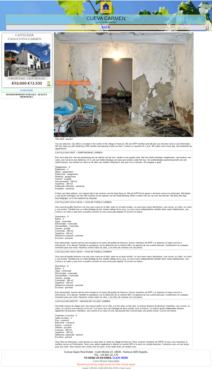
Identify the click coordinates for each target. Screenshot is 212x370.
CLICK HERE (120, 358)
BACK (106, 27)
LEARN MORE (26, 90)
